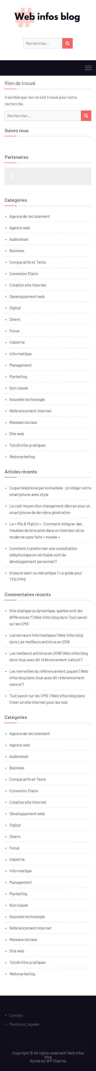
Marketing (18, 376)
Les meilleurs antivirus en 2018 (44, 641)
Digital (15, 307)
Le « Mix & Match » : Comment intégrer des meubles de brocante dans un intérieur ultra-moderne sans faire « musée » (47, 530)
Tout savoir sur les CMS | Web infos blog (42, 695)
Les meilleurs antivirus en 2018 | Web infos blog (48, 653)
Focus (14, 330)
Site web (16, 433)
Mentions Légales (24, 1024)
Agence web (19, 227)
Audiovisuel (18, 239)
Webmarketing (22, 456)
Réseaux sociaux (23, 422)
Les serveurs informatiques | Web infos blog (46, 635)
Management (20, 365)
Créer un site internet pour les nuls (38, 702)
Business (16, 250)
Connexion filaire (23, 273)
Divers (14, 319)
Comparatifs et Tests (27, 262)
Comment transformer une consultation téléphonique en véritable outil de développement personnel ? (43, 555)
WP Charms (56, 1060)
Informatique (20, 353)
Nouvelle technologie (27, 399)
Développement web (27, 296)
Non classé (18, 387)
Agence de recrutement (29, 216)
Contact (16, 1015)
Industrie (17, 342)
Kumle (35, 1060)
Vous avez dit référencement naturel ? (50, 659)
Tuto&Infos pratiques (27, 445)
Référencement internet (30, 410)
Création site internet (27, 285)
